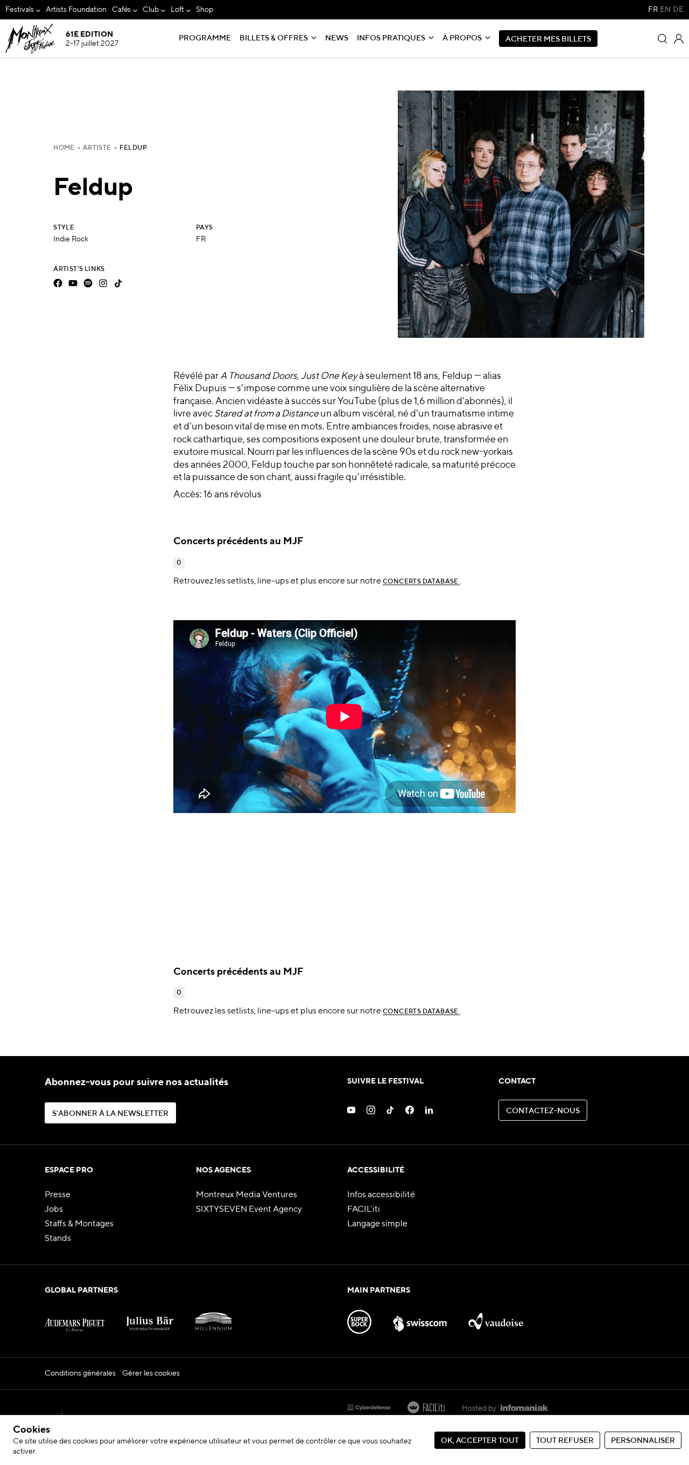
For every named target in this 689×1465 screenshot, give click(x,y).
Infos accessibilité (381, 1195)
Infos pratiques (391, 38)
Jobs (54, 1209)
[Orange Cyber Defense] (368, 1408)
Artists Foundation (76, 9)
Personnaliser (643, 1441)
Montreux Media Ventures (246, 1195)
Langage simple (377, 1224)
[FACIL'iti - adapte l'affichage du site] (426, 1408)
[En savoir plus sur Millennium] (213, 1318)
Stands (58, 1238)
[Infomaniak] (524, 1409)
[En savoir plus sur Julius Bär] (150, 1318)
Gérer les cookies (151, 1373)
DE (678, 9)
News (336, 38)
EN (665, 9)
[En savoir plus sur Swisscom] (420, 1318)
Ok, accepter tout (480, 1441)
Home (64, 148)
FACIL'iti (363, 1209)
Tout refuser (565, 1441)
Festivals (19, 9)
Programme (205, 38)
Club (151, 9)
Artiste (97, 148)
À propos (462, 38)
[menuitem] (22, 10)
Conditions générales (80, 1373)
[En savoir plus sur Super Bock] (359, 1318)
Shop (204, 9)
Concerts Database (421, 582)
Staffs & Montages (79, 1224)
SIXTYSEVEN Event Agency (249, 1209)
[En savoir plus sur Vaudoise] (496, 1318)
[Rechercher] (662, 39)
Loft (177, 9)
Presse (58, 1195)
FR (653, 9)
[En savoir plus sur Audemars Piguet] (74, 1318)
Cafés (121, 9)
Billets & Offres (274, 38)
